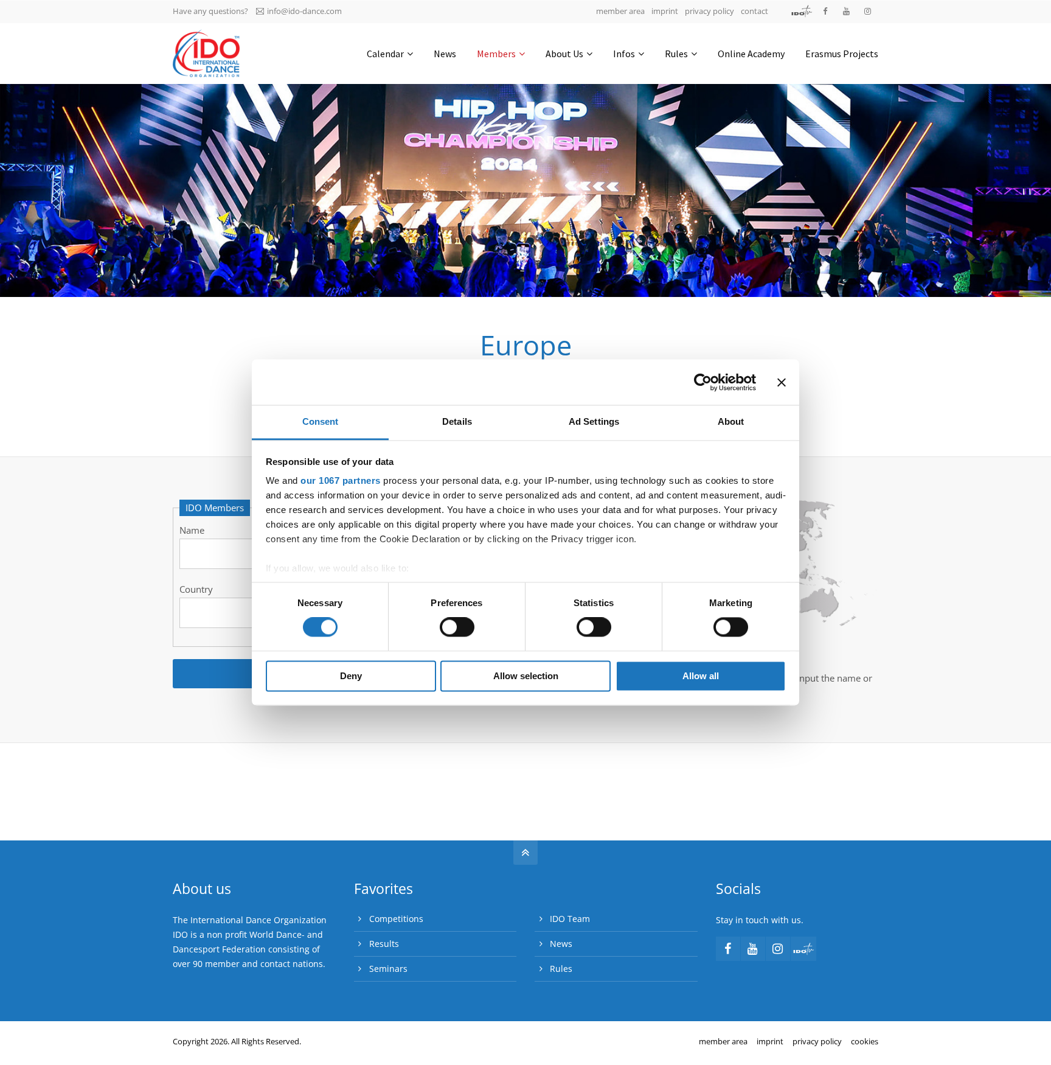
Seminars (388, 968)
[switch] (457, 627)
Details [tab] (457, 421)
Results (384, 943)
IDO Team (570, 918)
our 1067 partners (340, 480)
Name (191, 530)
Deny (351, 676)
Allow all (700, 676)
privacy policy (709, 10)
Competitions (396, 918)
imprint (664, 10)
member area (620, 10)
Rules (561, 968)
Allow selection (525, 676)
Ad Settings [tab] (594, 421)
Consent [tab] (320, 421)
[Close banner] (781, 382)
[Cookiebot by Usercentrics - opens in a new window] (703, 382)
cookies (864, 1041)
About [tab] (731, 421)
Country (196, 589)
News (561, 943)
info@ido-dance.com (304, 10)
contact (754, 10)
